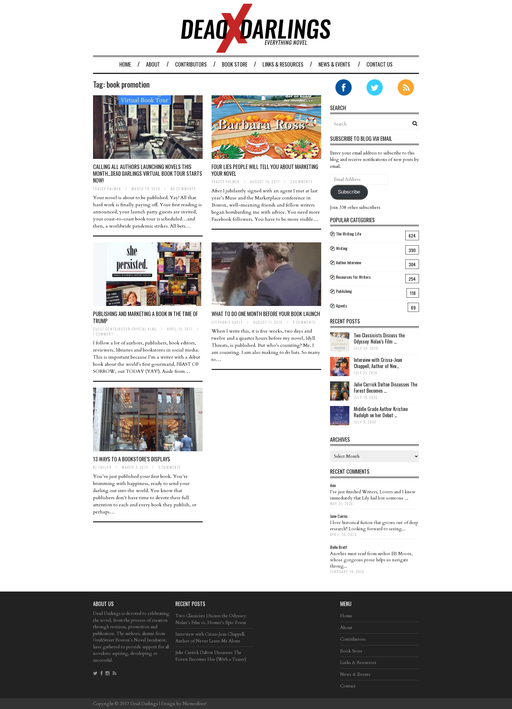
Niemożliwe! (195, 704)
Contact (348, 686)
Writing (342, 248)
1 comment (103, 334)
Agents (341, 305)
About (153, 64)
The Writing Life (348, 234)
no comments (183, 188)
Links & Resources (283, 64)
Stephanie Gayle (227, 322)
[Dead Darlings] (256, 50)
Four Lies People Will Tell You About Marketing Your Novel (265, 170)
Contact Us (380, 64)
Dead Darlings (144, 704)
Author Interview (348, 262)
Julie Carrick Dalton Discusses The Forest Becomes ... (385, 387)
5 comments (170, 467)
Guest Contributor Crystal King (125, 329)
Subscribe (349, 192)
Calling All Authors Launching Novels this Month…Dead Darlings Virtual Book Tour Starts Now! (147, 173)
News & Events (334, 64)
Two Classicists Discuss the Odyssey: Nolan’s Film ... (379, 338)
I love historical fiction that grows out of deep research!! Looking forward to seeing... (374, 526)
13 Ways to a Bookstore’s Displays (131, 459)
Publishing (344, 291)
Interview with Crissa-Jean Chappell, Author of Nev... (378, 363)
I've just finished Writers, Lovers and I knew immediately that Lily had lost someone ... (372, 495)
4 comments (304, 322)
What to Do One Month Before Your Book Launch (266, 314)
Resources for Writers (353, 277)
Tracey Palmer (107, 188)
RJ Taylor (102, 467)
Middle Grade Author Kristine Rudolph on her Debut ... (381, 412)
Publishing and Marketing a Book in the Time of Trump (145, 317)
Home (125, 64)
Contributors (191, 64)
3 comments (301, 181)
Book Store (234, 64)
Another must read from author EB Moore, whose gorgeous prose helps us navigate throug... (371, 560)
